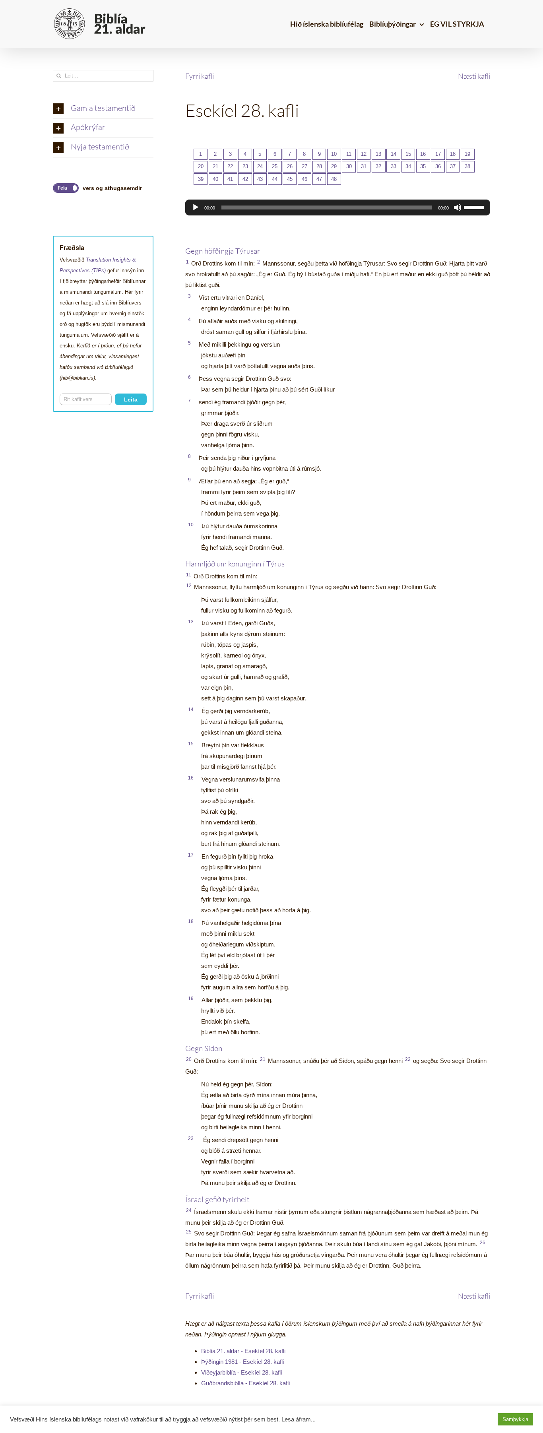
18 (453, 154)
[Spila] (196, 207)
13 (378, 154)
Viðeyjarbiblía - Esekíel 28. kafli (241, 1372)
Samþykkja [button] (515, 1419)
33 (393, 166)
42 (245, 179)
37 (453, 166)
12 (364, 154)
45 (290, 179)
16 (423, 154)
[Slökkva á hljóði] (458, 207)
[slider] (475, 207)
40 (215, 179)
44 (274, 179)
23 (245, 166)
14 (393, 154)
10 (334, 154)
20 (201, 166)
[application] (337, 207)
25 (274, 166)
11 (348, 154)
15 (408, 154)
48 (334, 179)
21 (215, 166)
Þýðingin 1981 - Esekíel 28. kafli (242, 1361)
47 (319, 179)
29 (334, 166)
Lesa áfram (296, 1419)
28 (319, 166)
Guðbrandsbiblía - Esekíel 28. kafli (245, 1383)
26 (290, 166)
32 (378, 166)
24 (260, 166)
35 (423, 166)
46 (304, 179)
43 (260, 179)
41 (230, 179)
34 (408, 166)
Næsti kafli (474, 76)
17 (438, 154)
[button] (103, 108)
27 (304, 166)
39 (201, 179)
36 (438, 166)
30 (349, 166)
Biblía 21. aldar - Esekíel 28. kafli (243, 1351)
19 (467, 154)
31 (364, 166)
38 (467, 166)
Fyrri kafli (199, 76)
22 (230, 166)
